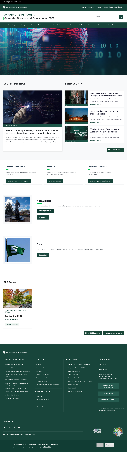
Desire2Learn (47, 371)
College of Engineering (12, 2)
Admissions (108, 393)
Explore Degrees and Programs (18, 181)
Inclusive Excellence (74, 371)
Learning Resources (49, 381)
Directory (113, 7)
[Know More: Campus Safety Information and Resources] (94, 429)
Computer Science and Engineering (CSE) (29, 18)
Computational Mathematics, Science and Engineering (17, 384)
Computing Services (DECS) (81, 368)
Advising (39, 364)
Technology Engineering (12, 398)
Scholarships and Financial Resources (47, 384)
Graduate (43, 217)
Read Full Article (51, 147)
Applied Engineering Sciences (14, 364)
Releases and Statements (111, 386)
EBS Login (46, 396)
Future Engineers (73, 384)
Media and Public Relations (76, 378)
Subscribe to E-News (109, 399)
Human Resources (49, 403)
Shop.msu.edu (79, 388)
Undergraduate (45, 211)
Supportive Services (49, 378)
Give (120, 7)
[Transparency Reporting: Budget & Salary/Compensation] (115, 429)
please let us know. (29, 434)
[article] (22, 174)
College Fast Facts (81, 374)
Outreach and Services (87, 25)
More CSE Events (91, 333)
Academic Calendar (49, 368)
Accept (100, 445)
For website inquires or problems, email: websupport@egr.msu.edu (111, 409)
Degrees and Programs (20, 25)
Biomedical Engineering (12, 368)
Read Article (94, 104)
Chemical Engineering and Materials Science (16, 375)
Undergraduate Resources (40, 25)
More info (47, 447)
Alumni (100, 25)
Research (73, 25)
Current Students (88, 7)
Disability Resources (49, 374)
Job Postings (47, 406)
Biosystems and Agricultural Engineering (18, 371)
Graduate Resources (59, 25)
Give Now (42, 255)
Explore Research (55, 181)
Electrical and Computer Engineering (16, 391)
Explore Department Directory (100, 181)
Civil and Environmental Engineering (16, 379)
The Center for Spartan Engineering (81, 364)
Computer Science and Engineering (16, 388)
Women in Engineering (75, 391)
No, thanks (109, 445)
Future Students (102, 7)
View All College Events (112, 333)
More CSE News (114, 150)
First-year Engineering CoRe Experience (80, 381)
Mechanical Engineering (12, 395)
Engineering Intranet (49, 399)
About (7, 25)
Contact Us (109, 25)
